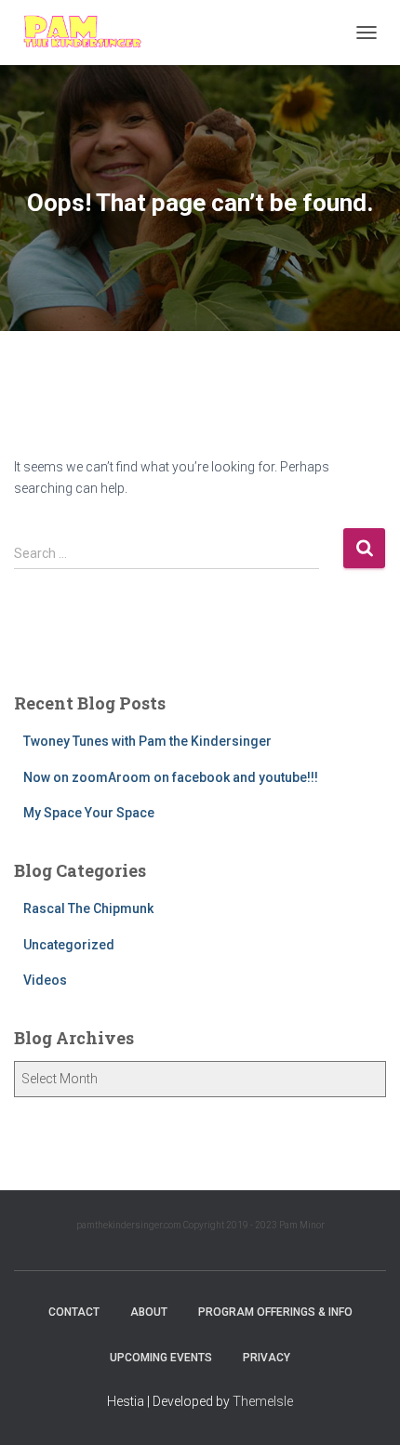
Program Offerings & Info (275, 1312)
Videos (45, 980)
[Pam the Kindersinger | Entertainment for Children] (88, 32)
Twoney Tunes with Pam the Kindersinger (147, 741)
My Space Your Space (88, 812)
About (148, 1312)
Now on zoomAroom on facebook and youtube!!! (170, 777)
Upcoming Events (161, 1357)
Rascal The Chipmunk (88, 908)
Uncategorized (68, 944)
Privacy (266, 1357)
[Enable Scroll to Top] (363, 1408)
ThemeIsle (263, 1401)
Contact (74, 1312)
